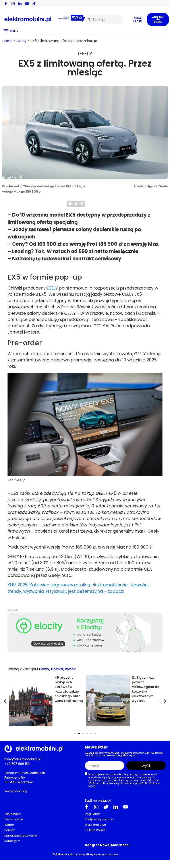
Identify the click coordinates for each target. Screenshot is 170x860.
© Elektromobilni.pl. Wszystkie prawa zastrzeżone (85, 854)
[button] (70, 204)
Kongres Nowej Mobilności (107, 845)
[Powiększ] (157, 378)
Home (7, 40)
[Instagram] (96, 807)
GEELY (52, 288)
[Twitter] (106, 807)
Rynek (70, 669)
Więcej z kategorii (23, 669)
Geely (21, 40)
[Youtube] (125, 807)
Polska (57, 669)
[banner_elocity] (85, 651)
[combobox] (104, 19)
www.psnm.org (15, 791)
